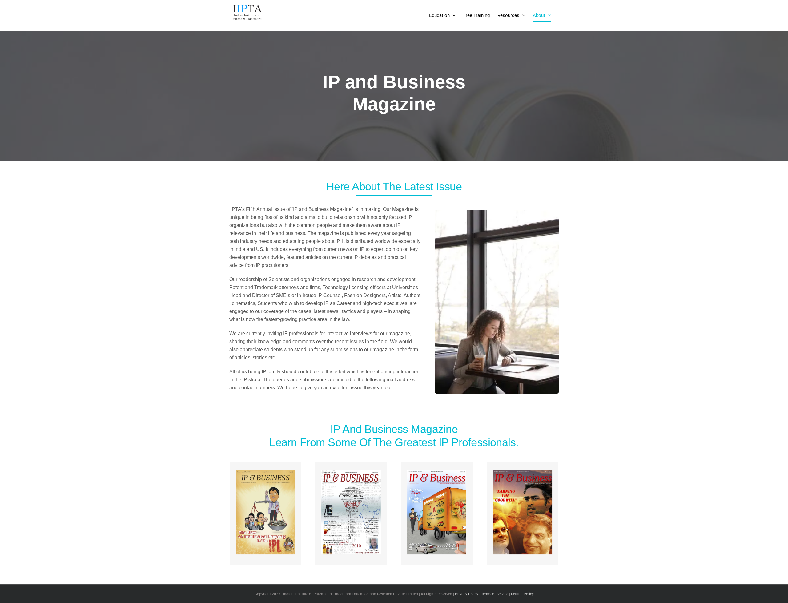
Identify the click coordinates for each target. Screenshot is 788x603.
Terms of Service (494, 594)
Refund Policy (522, 594)
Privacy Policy (466, 594)
